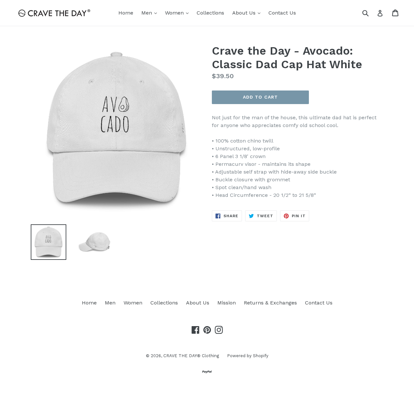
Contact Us (282, 13)
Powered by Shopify (247, 355)
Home (125, 13)
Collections (210, 13)
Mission (226, 303)
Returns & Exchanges (270, 303)
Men (150, 12)
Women (178, 12)
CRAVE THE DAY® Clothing (191, 355)
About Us (248, 12)
